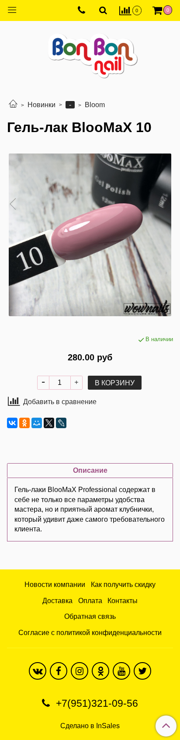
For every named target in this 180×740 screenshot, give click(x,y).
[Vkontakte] (37, 671)
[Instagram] (79, 671)
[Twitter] (142, 671)
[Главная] (13, 104)
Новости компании (54, 584)
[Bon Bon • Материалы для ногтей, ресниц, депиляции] (90, 52)
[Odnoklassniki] (100, 671)
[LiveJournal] (61, 423)
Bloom (95, 104)
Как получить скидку (123, 584)
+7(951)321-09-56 (95, 703)
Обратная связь (90, 616)
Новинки (41, 104)
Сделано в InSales (90, 726)
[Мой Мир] (36, 423)
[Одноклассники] (24, 423)
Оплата (90, 600)
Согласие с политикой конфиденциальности (90, 632)
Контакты (122, 600)
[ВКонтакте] (12, 423)
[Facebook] (58, 671)
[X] (49, 423)
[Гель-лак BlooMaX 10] (90, 235)
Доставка (57, 600)
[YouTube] (121, 671)
